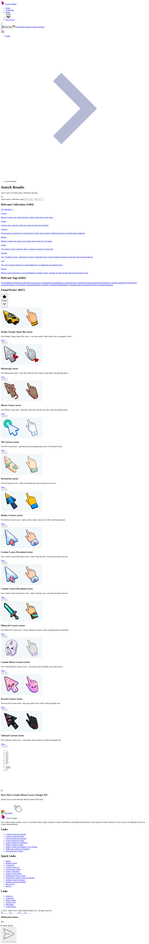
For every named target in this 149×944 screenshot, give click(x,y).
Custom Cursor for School (15, 880)
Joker (100, 283)
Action (4, 283)
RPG (9, 283)
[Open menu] (2, 24)
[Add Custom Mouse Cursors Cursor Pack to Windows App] (6, 673)
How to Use (10, 20)
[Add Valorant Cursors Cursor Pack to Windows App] (6, 746)
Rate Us (9, 886)
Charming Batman (91, 283)
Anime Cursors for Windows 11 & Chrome (21, 847)
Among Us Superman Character (20, 285)
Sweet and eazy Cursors (14, 851)
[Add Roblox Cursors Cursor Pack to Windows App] (6, 526)
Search (8, 861)
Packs (8, 12)
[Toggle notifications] (2, 29)
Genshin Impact (18, 283)
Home (8, 8)
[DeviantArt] (21, 474)
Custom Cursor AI (12, 867)
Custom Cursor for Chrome (16, 834)
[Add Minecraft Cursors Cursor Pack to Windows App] (6, 636)
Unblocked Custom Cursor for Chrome (20, 878)
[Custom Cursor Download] (21, 547)
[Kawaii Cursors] (21, 694)
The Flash (127, 283)
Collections (10, 10)
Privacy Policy (11, 900)
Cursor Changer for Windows (16, 843)
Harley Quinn (68, 285)
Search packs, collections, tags (12, 199)
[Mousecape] (21, 364)
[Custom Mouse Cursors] (21, 658)
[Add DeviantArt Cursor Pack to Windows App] (6, 489)
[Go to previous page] (6, 750)
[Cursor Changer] (3, 4)
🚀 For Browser (7, 790)
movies (52, 283)
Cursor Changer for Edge (15, 841)
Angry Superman (42, 283)
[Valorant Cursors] (21, 731)
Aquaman (119, 283)
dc (56, 283)
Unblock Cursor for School (16, 882)
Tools (8, 14)
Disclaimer (10, 904)
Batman (36, 285)
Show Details (8, 926)
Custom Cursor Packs (14, 874)
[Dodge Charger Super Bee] (21, 327)
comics (32, 283)
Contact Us (10, 898)
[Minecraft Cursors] (21, 621)
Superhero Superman (96, 285)
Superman (109, 285)
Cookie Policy (11, 907)
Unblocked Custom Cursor (15, 876)
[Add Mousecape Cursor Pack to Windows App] (6, 379)
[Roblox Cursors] (21, 511)
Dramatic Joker (109, 283)
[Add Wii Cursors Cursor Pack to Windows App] (6, 453)
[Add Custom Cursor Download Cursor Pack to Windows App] (6, 563)
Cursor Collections (12, 871)
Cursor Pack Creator (13, 869)
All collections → (7, 209)
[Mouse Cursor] (21, 401)
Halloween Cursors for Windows (18, 849)
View (3, 340)
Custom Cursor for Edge (15, 836)
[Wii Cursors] (21, 437)
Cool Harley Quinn (46, 285)
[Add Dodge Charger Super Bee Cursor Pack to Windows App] (6, 342)
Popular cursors (11, 863)
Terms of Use (10, 902)
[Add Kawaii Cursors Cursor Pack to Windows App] (6, 709)
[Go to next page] (6, 770)
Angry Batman (78, 283)
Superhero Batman (81, 285)
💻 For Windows (19, 790)
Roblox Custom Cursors (14, 845)
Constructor (10, 865)
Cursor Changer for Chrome (16, 838)
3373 (8, 767)
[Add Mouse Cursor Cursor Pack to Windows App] (6, 416)
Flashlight (58, 285)
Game (26, 283)
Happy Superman (65, 283)
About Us (9, 896)
